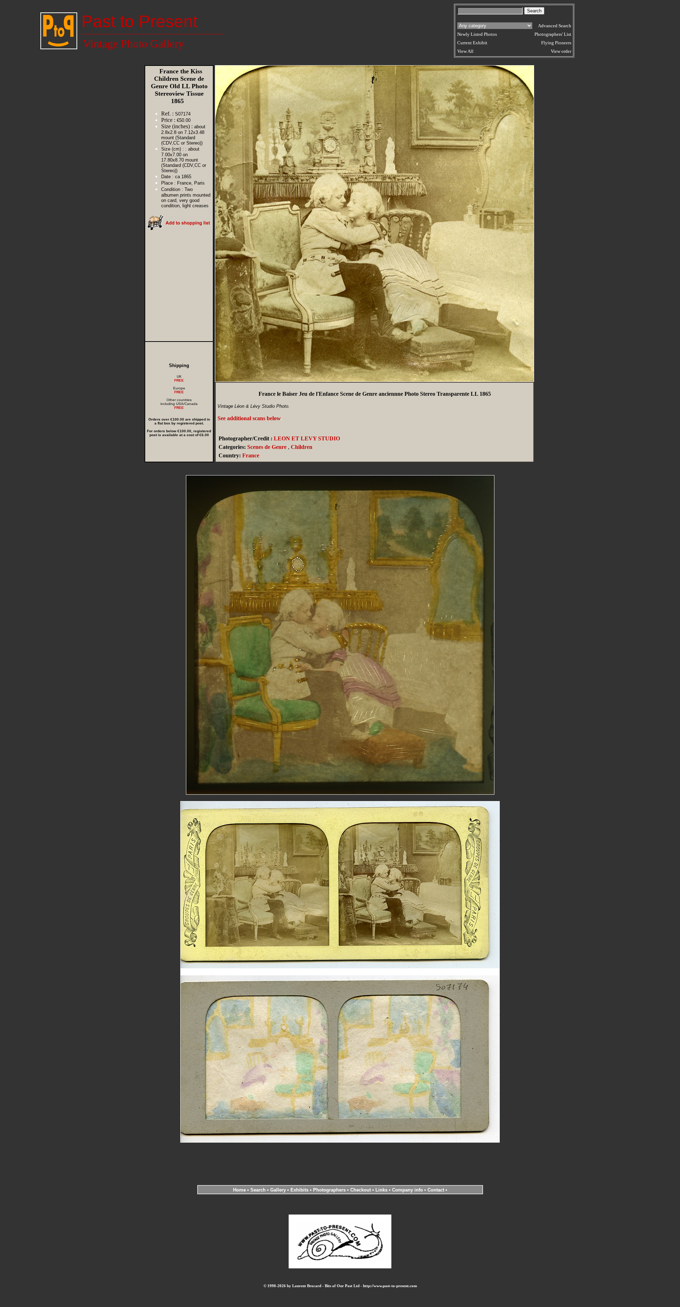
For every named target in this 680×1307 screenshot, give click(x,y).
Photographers (329, 1190)
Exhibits (299, 1190)
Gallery (278, 1190)
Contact (435, 1190)
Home (239, 1190)
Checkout (360, 1190)
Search (258, 1190)
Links (381, 1190)
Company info (408, 1190)
